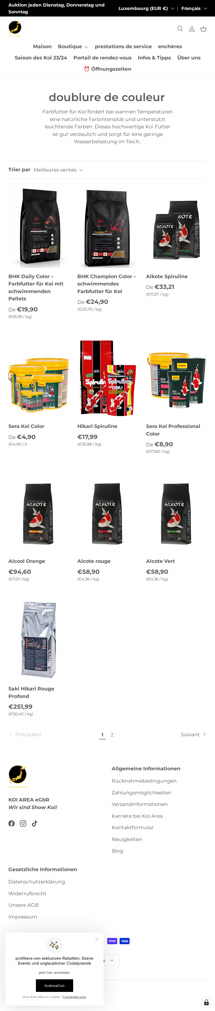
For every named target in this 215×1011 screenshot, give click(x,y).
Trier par (19, 170)
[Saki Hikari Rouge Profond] (38, 640)
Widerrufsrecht (27, 894)
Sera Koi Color (26, 426)
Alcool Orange (26, 561)
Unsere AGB (23, 905)
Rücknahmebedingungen (144, 781)
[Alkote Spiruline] (176, 227)
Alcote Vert (160, 561)
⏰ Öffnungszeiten (107, 69)
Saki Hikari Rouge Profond (31, 692)
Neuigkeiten (127, 839)
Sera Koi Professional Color (173, 430)
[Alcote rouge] (107, 512)
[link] (53, 735)
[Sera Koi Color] (38, 377)
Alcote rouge (94, 561)
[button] (203, 29)
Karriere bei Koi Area (137, 816)
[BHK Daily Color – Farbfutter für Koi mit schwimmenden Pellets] (38, 227)
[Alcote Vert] (176, 512)
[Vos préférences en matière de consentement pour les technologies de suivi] (206, 1002)
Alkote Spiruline (167, 276)
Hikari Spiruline (97, 426)
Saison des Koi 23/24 (41, 58)
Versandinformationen (140, 804)
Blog (117, 851)
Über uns (189, 58)
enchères (170, 46)
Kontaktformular (133, 828)
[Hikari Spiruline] (107, 377)
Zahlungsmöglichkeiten (141, 793)
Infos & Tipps (154, 58)
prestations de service (123, 46)
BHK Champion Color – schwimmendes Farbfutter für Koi (106, 283)
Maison (42, 46)
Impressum (22, 917)
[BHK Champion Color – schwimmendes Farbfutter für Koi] (107, 227)
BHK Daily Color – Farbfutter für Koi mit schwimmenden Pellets (35, 287)
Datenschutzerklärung (36, 882)
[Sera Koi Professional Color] (176, 377)
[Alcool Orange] (38, 512)
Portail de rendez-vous (102, 58)
